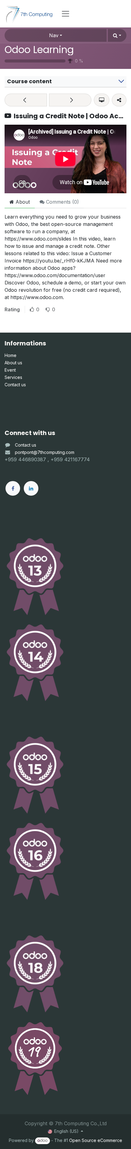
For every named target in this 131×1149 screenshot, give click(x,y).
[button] (117, 35)
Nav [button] (53, 35)
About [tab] (22, 202)
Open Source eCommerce (95, 1140)
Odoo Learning (39, 49)
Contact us (25, 445)
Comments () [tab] (61, 202)
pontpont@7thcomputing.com (44, 452)
